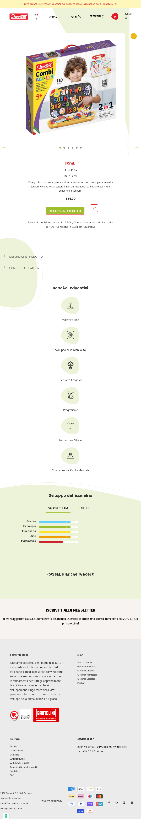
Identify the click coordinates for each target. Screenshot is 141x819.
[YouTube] (117, 802)
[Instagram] (124, 802)
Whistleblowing (17, 759)
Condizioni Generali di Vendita (24, 767)
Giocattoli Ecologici (86, 679)
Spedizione (15, 771)
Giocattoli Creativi (85, 670)
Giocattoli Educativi (86, 666)
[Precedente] (4, 147)
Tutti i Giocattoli (84, 662)
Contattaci (14, 754)
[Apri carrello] (115, 16)
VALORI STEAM (58, 508)
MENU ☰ (129, 16)
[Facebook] (109, 802)
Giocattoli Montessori (87, 674)
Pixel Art (81, 683)
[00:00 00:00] (70, 87)
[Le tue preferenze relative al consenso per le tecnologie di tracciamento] (6, 815)
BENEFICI (83, 508)
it (36, 18)
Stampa (13, 746)
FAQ (12, 775)
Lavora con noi (16, 750)
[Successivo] (136, 147)
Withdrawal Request (19, 763)
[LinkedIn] (132, 802)
